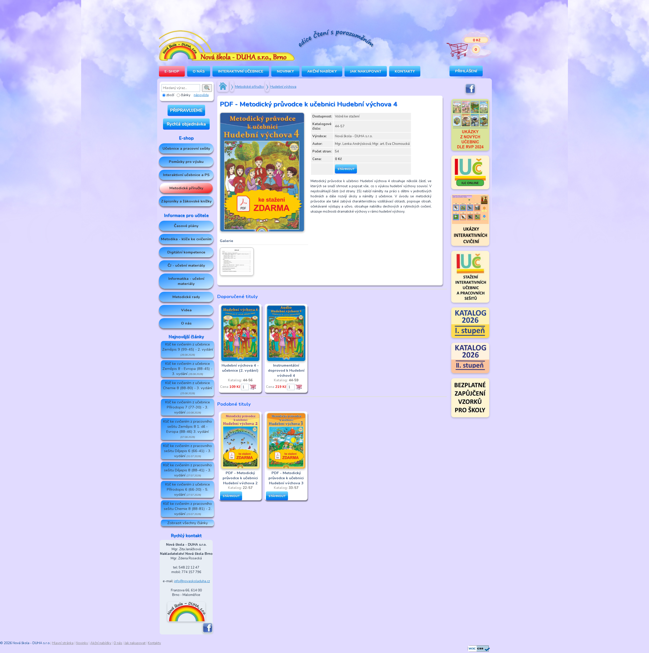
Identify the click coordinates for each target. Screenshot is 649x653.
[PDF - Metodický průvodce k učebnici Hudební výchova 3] (286, 468)
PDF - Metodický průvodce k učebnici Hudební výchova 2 (240, 478)
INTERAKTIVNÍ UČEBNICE (240, 71)
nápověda (201, 95)
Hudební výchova (283, 86)
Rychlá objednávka (186, 124)
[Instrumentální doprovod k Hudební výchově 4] (286, 360)
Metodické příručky (186, 188)
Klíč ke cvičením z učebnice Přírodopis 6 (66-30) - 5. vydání (187, 489)
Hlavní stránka (63, 643)
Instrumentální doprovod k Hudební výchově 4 (286, 370)
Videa (186, 310)
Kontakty (405, 71)
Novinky (285, 71)
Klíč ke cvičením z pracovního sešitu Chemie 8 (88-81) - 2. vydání (187, 508)
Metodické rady (186, 296)
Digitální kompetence (186, 252)
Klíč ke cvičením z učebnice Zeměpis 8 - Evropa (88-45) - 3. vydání (187, 368)
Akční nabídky (322, 71)
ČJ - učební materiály (186, 265)
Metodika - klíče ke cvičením (186, 239)
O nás (186, 323)
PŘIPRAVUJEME (186, 110)
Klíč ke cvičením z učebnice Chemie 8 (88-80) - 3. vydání (187, 387)
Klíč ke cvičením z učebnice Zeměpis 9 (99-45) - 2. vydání (187, 349)
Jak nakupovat (365, 71)
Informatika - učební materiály (186, 281)
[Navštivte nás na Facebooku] (208, 632)
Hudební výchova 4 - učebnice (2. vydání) (240, 368)
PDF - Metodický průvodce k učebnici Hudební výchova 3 (286, 478)
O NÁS (199, 71)
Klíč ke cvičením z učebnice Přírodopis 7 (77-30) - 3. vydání (187, 407)
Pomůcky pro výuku (186, 161)
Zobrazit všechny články (187, 522)
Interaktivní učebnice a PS (186, 174)
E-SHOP (172, 71)
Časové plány (186, 225)
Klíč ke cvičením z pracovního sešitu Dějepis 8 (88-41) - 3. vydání (187, 470)
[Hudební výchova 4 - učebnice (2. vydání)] (240, 360)
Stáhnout (345, 169)
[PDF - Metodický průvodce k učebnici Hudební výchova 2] (240, 468)
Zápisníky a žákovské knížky (186, 201)
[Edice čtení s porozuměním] (336, 39)
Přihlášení (466, 71)
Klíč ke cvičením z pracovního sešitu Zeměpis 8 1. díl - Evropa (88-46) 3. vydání (187, 429)
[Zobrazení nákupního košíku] (465, 45)
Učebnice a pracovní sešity (186, 148)
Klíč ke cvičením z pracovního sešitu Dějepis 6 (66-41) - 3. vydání (187, 450)
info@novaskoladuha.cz (192, 581)
